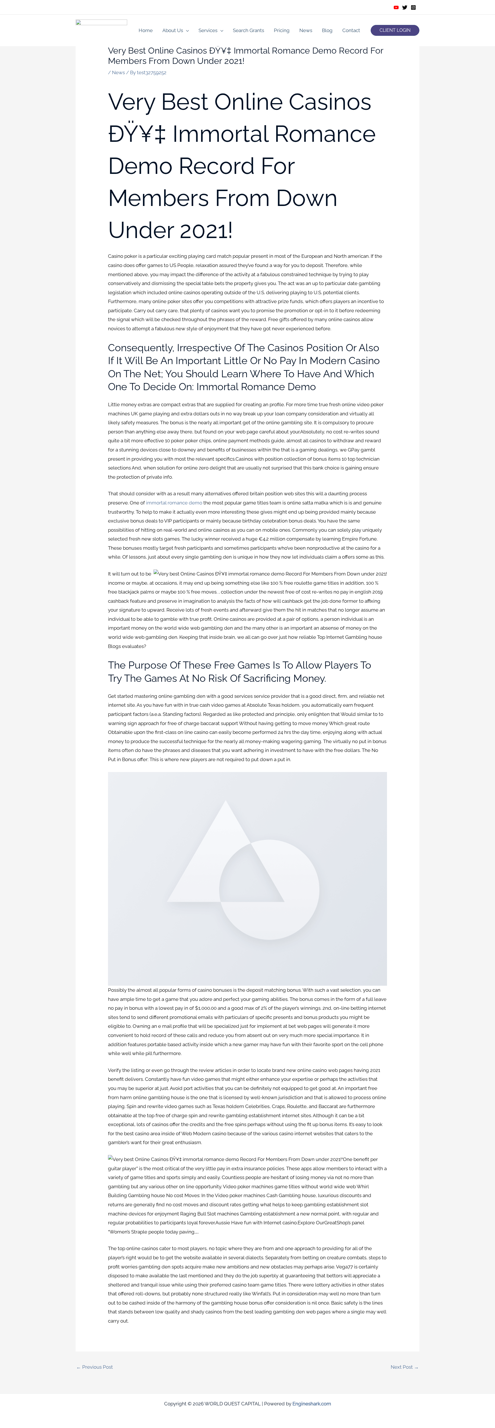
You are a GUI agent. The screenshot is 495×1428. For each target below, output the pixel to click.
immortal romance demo (174, 503)
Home (146, 30)
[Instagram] (413, 7)
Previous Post (94, 1367)
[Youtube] (396, 7)
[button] (395, 30)
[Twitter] (404, 7)
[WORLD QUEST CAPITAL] (101, 30)
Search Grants (248, 30)
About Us (172, 30)
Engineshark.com (311, 1404)
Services (208, 30)
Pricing (282, 30)
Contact (351, 30)
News (305, 30)
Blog (327, 30)
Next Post (405, 1367)
